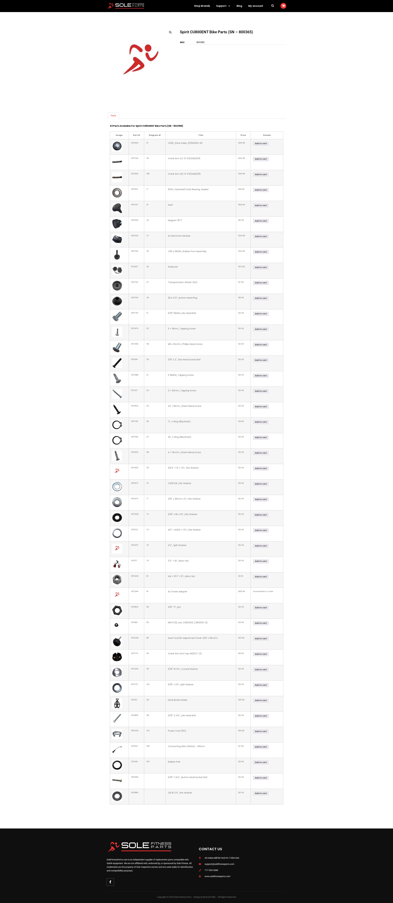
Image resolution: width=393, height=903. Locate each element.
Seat (170, 204)
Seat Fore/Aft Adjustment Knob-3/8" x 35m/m (193, 638)
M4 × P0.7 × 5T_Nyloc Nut (181, 576)
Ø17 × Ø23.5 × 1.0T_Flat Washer (184, 529)
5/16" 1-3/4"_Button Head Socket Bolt (187, 777)
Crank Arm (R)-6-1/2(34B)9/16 (184, 173)
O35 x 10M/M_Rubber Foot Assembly (187, 251)
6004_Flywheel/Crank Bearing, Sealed (188, 189)
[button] (272, 5)
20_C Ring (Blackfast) (179, 437)
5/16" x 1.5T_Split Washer (181, 684)
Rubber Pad (174, 761)
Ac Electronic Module (179, 235)
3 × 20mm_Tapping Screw (182, 390)
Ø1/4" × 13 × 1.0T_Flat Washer (183, 467)
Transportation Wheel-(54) (182, 282)
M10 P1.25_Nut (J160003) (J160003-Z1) (188, 622)
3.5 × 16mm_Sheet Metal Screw (184, 406)
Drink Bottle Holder (177, 700)
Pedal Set (173, 266)
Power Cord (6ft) (177, 730)
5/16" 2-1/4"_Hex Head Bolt (182, 715)
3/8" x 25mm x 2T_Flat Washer (184, 498)
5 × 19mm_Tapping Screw (182, 328)
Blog (239, 6)
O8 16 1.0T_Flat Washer (180, 792)
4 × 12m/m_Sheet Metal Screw (184, 452)
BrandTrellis (209, 897)
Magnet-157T (175, 220)
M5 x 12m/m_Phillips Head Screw (185, 344)
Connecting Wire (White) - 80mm (186, 746)
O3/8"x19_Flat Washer (179, 483)
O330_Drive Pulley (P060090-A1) (185, 143)
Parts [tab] (113, 115)
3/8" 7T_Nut (174, 607)
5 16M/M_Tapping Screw (181, 375)
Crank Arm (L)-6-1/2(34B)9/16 (184, 158)
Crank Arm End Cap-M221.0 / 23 (185, 653)
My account (255, 6)
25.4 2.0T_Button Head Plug (182, 297)
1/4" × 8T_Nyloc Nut (178, 560)
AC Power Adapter (177, 591)
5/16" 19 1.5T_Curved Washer (183, 669)
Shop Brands (202, 6)
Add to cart (261, 143)
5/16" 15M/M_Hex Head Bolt (182, 313)
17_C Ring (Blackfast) (179, 421)
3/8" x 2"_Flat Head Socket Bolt (184, 359)
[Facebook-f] (110, 882)
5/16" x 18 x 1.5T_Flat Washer (182, 514)
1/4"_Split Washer (177, 545)
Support (221, 6)
